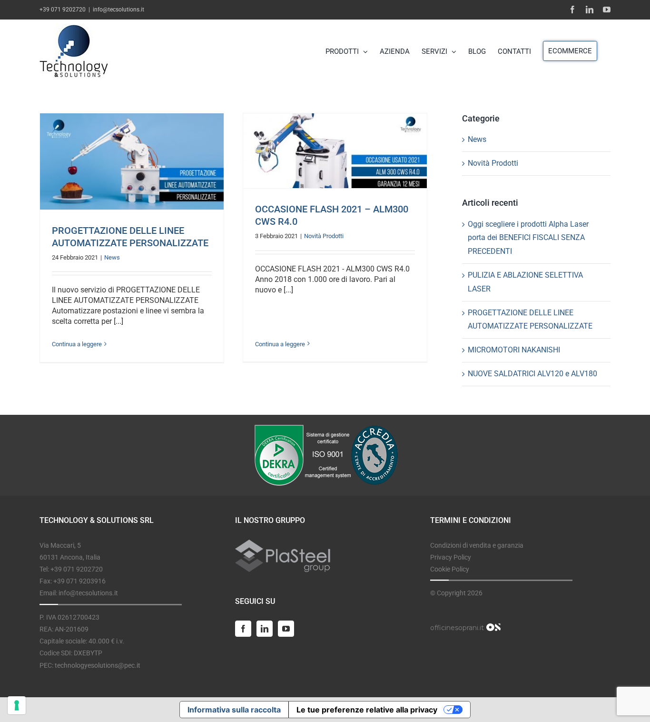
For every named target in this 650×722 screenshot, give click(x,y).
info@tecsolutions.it (118, 9)
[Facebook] (243, 629)
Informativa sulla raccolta (234, 709)
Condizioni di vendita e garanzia (476, 545)
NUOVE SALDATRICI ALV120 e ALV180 (532, 373)
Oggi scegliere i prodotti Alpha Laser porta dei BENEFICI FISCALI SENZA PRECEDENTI (528, 238)
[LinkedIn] (264, 629)
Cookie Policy (449, 569)
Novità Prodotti (324, 236)
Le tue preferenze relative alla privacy (366, 709)
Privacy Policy (450, 557)
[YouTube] (286, 629)
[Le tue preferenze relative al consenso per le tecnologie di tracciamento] (17, 705)
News (112, 257)
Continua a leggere (77, 344)
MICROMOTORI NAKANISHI (514, 349)
